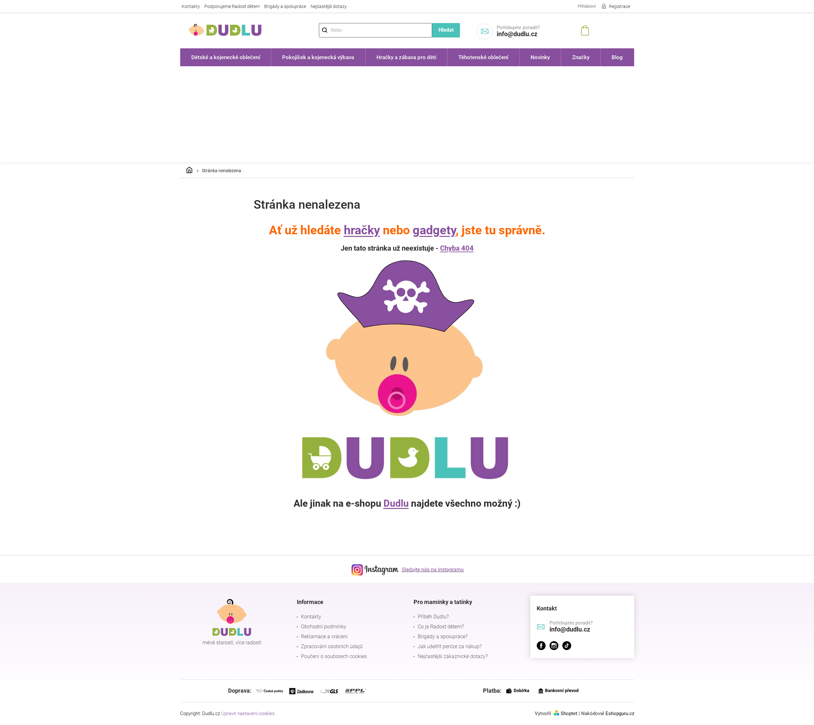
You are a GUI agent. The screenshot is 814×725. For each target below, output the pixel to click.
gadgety (434, 230)
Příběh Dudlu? (433, 617)
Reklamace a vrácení (324, 636)
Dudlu (396, 503)
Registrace (619, 6)
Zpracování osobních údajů (332, 646)
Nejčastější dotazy (329, 6)
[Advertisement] (407, 114)
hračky (362, 230)
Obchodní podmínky (323, 627)
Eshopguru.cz (619, 713)
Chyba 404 (457, 248)
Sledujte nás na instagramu (433, 570)
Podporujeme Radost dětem (232, 6)
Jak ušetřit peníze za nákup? (450, 646)
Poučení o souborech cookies (334, 656)
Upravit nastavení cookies (248, 713)
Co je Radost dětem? (441, 627)
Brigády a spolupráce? (443, 636)
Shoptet (569, 713)
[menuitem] (225, 57)
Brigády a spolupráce (285, 6)
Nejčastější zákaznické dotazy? (453, 656)
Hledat (446, 30)
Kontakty (191, 6)
